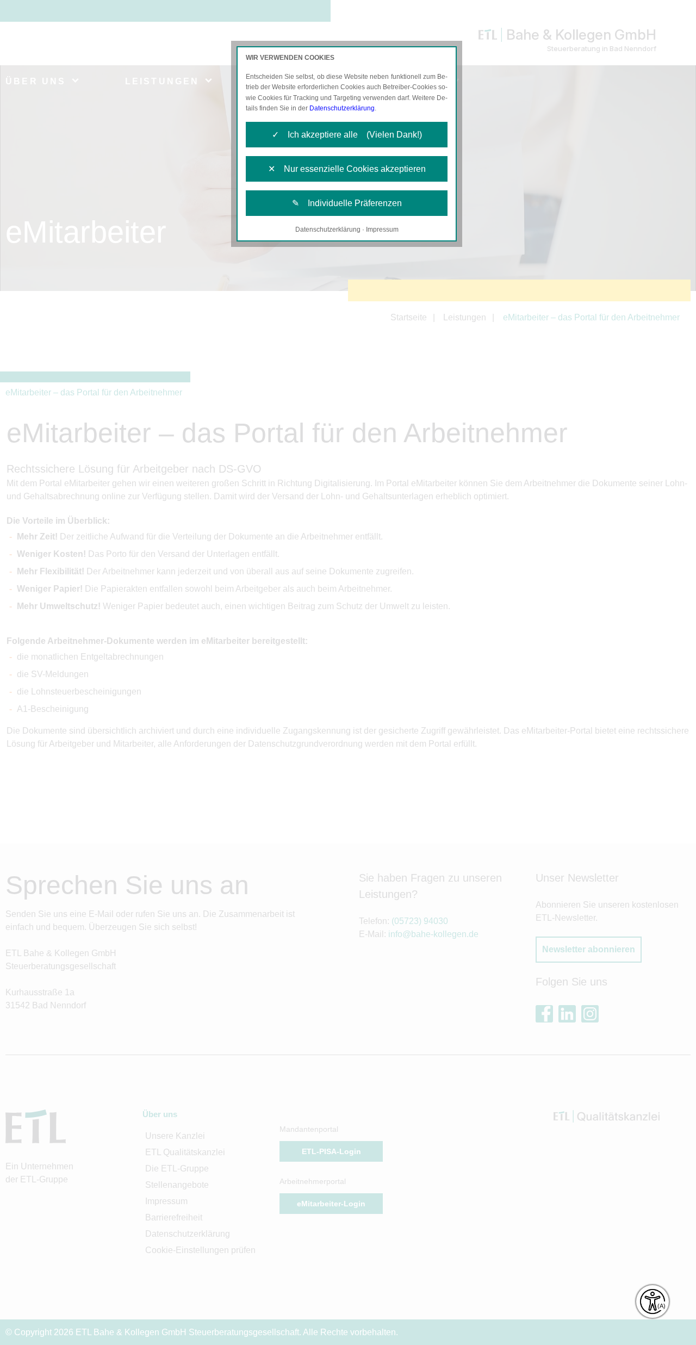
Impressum (382, 229)
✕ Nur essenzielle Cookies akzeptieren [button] (347, 168)
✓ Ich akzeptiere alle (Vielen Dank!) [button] (347, 134)
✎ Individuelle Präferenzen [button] (347, 203)
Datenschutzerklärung (342, 108)
